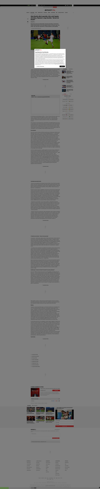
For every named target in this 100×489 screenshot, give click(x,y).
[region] (50, 58)
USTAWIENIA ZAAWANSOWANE (40, 66)
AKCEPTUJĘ (62, 66)
